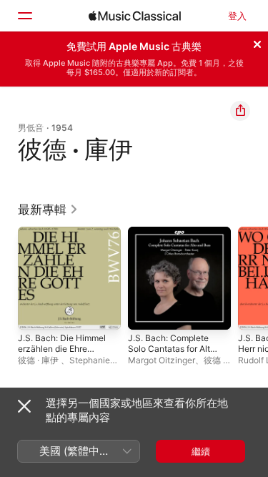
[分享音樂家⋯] (240, 111)
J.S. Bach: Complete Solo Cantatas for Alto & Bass (171, 349)
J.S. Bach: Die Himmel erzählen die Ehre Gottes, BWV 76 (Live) (62, 354)
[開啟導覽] (24, 15)
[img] (135, 16)
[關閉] (257, 42)
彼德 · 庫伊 (39, 360)
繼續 (201, 451)
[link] (48, 209)
